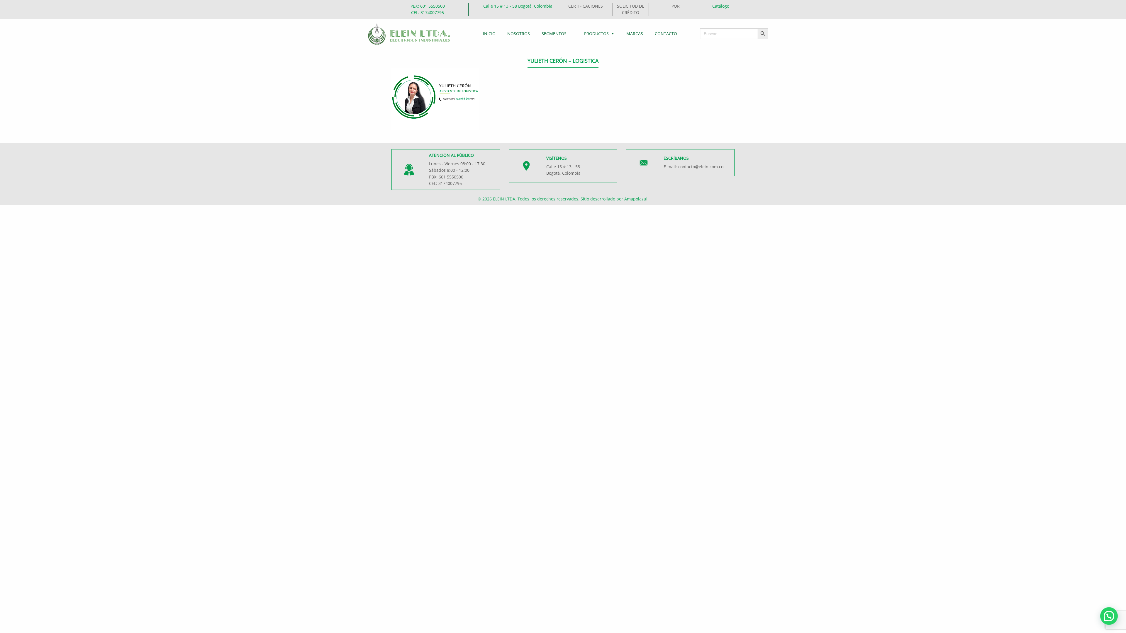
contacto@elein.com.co (700, 166)
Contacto (666, 33)
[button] (1109, 616)
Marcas (634, 33)
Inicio (489, 33)
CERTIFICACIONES (585, 6)
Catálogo (720, 6)
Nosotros (518, 33)
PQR (675, 6)
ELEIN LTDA (504, 199)
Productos (596, 33)
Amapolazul (635, 199)
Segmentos (554, 33)
